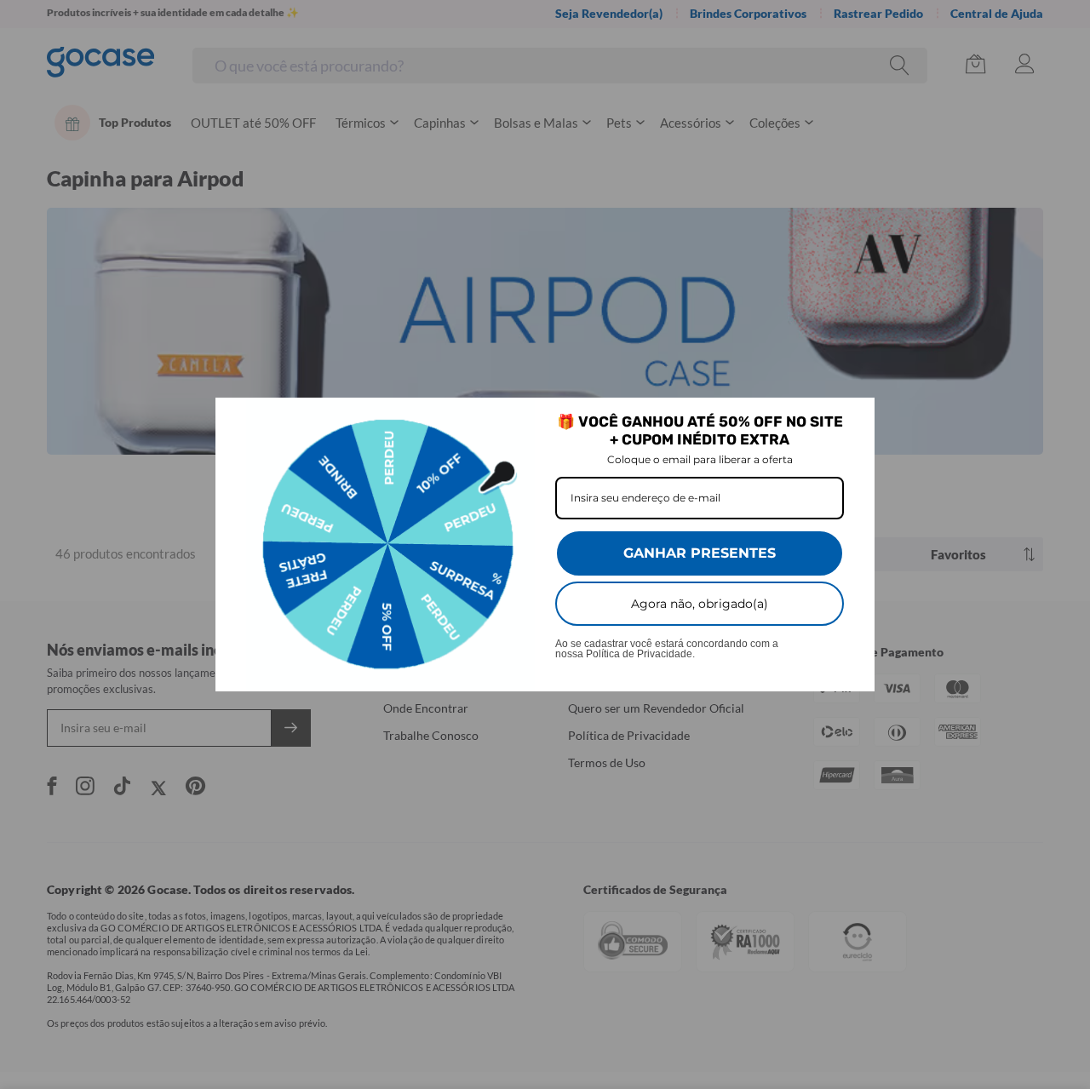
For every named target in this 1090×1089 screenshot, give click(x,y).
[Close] (854, 418)
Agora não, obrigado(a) (699, 603)
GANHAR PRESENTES (699, 553)
